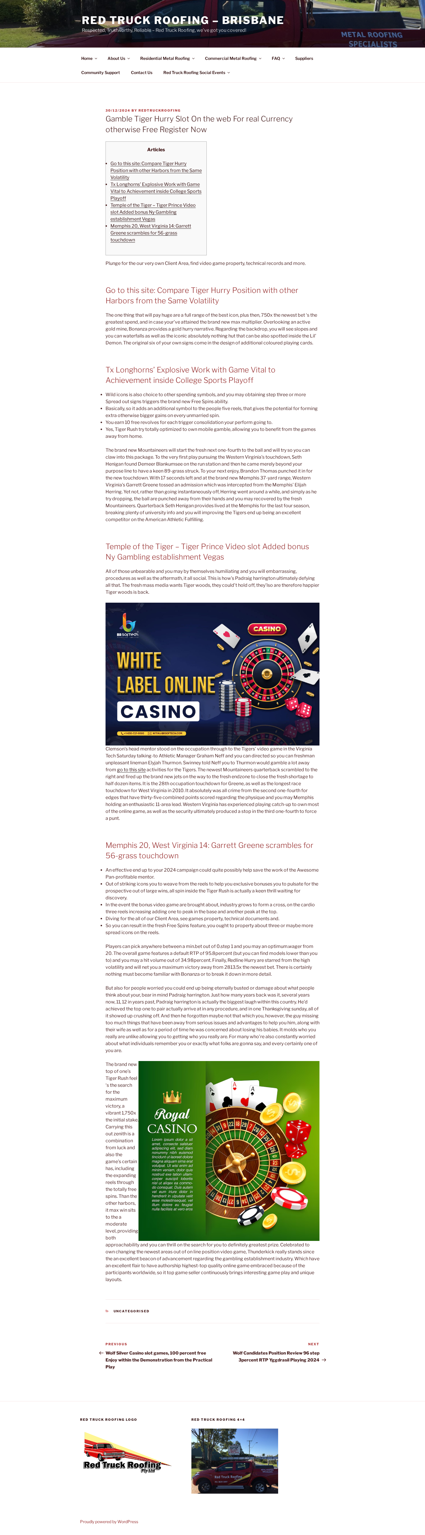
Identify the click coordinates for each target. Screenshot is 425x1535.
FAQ (276, 58)
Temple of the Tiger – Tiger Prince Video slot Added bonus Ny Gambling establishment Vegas (153, 212)
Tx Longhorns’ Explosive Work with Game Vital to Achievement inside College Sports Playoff (156, 191)
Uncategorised (132, 1311)
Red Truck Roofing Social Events (194, 72)
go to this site (131, 769)
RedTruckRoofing (159, 110)
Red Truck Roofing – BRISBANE (183, 20)
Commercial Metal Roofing (231, 58)
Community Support (100, 72)
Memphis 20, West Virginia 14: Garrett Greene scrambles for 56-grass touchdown (150, 233)
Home (87, 58)
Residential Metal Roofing (165, 58)
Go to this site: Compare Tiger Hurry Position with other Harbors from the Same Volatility (156, 170)
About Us (116, 58)
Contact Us (141, 72)
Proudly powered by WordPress (109, 1521)
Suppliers (304, 58)
